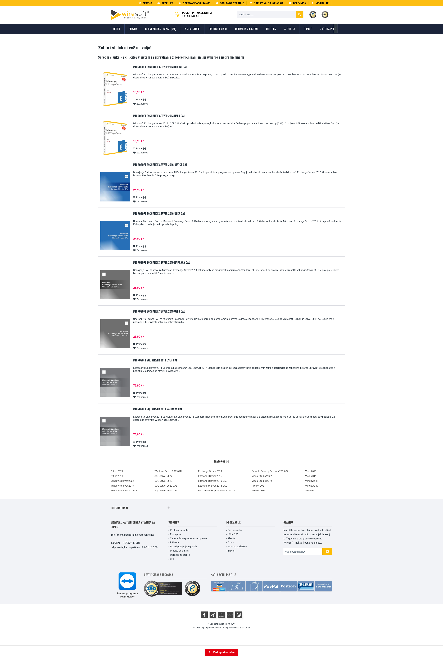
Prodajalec (176, 534)
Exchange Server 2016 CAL (212, 485)
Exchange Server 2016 (210, 476)
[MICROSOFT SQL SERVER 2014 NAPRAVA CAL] (115, 431)
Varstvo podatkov (237, 546)
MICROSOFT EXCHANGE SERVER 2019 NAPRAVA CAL (161, 263)
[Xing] (212, 614)
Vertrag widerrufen (223, 652)
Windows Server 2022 (122, 480)
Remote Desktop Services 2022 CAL (217, 490)
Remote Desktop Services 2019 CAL (271, 471)
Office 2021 (117, 471)
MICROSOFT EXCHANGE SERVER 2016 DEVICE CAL (160, 165)
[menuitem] (266, 3)
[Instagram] (238, 614)
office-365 (233, 534)
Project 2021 (258, 485)
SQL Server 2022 (163, 476)
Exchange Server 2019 (210, 471)
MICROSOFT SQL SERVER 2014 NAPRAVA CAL (157, 409)
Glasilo (231, 538)
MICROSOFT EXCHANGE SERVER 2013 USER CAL (159, 116)
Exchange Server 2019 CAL (212, 480)
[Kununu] (230, 614)
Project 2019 (258, 490)
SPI (172, 559)
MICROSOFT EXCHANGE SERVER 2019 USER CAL (159, 311)
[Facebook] (204, 614)
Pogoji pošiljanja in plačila (183, 546)
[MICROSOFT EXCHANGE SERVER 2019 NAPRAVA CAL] (115, 284)
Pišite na (174, 542)
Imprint (231, 550)
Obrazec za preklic (180, 554)
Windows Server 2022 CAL (125, 490)
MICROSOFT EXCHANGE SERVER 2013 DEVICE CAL (160, 67)
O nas (231, 542)
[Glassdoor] (221, 614)
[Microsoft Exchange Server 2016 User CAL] (115, 235)
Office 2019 (117, 476)
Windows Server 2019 (122, 485)
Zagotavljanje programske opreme (188, 538)
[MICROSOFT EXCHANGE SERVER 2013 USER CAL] (115, 138)
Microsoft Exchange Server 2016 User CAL (159, 214)
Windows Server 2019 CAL (169, 471)
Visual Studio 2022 (262, 476)
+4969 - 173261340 (125, 543)
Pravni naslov (235, 530)
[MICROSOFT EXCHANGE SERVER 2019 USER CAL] (115, 333)
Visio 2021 (311, 471)
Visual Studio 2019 (262, 480)
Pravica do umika (179, 550)
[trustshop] (192, 589)
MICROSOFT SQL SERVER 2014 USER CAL (155, 360)
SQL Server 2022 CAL (166, 485)
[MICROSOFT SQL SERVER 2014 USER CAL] (115, 382)
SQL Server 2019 (163, 480)
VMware (309, 490)
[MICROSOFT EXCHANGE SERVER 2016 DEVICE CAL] (115, 187)
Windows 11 (311, 480)
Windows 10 (311, 485)
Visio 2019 (311, 476)
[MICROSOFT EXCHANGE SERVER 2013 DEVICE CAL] (115, 89)
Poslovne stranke (179, 530)
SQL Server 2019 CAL (166, 490)
